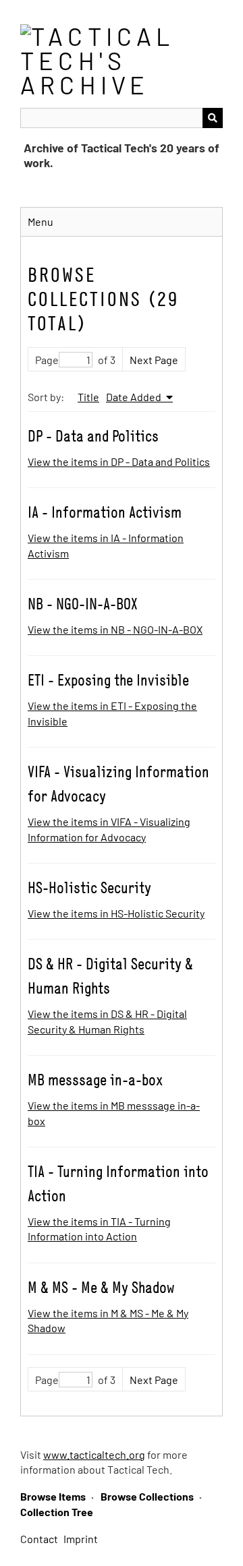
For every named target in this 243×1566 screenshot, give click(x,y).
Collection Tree (56, 1511)
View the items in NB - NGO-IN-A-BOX (115, 629)
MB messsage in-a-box (95, 1080)
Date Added (134, 396)
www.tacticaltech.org (94, 1454)
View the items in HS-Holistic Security (116, 913)
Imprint (80, 1538)
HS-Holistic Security (89, 887)
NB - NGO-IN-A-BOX (83, 604)
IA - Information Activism (105, 512)
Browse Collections (147, 1496)
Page (47, 359)
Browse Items (53, 1496)
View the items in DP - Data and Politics (119, 461)
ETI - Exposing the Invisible (108, 680)
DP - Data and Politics (93, 436)
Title (88, 396)
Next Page (154, 359)
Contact (39, 1538)
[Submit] (212, 118)
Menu (40, 221)
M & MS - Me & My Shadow (101, 1287)
